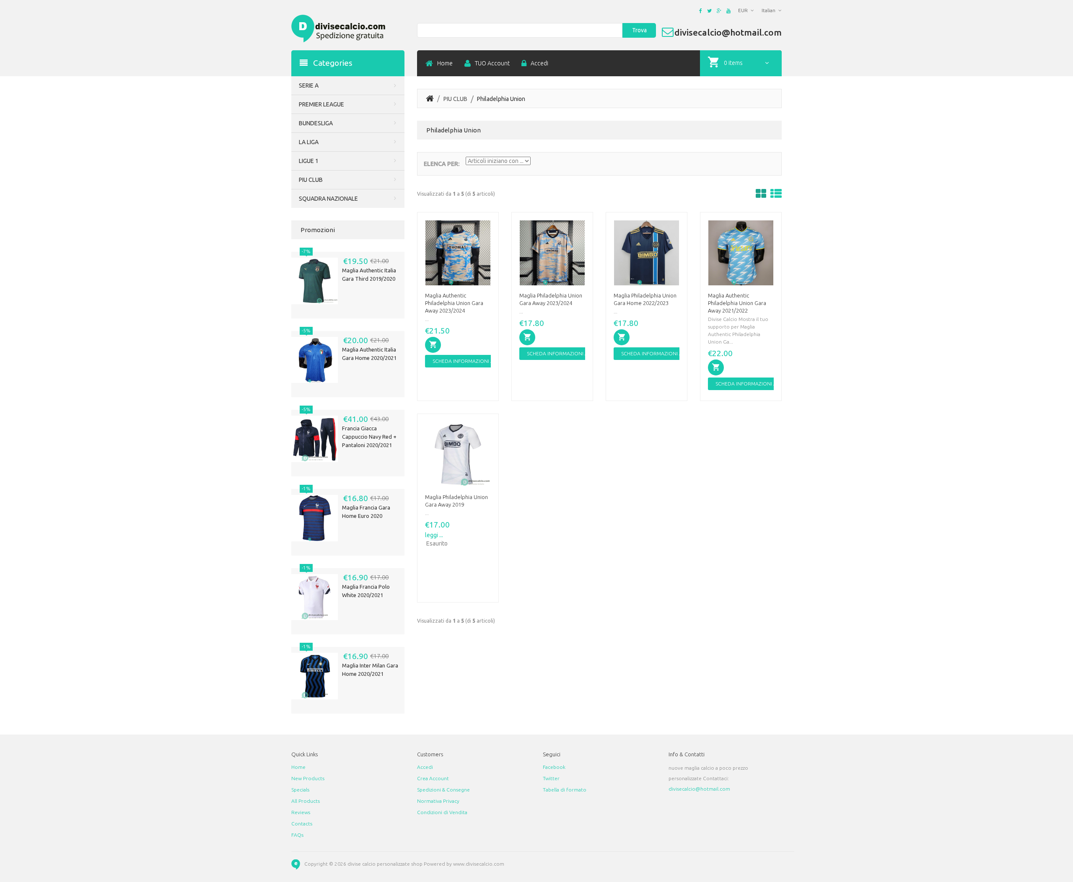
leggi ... (434, 535)
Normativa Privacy (438, 801)
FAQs (297, 835)
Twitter (551, 778)
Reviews (300, 812)
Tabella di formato (564, 789)
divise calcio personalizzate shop (384, 863)
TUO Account (492, 63)
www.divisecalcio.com (478, 863)
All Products (305, 801)
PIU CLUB (455, 99)
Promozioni (318, 229)
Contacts (301, 823)
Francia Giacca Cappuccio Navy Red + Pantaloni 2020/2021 (369, 436)
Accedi (539, 63)
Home (445, 63)
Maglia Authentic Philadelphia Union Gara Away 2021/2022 (737, 302)
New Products (307, 778)
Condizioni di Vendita (442, 812)
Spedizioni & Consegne (443, 789)
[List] (776, 193)
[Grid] (761, 193)
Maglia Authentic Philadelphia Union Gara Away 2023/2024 (454, 302)
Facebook (554, 767)
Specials (300, 789)
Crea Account (433, 778)
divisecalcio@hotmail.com (699, 788)
